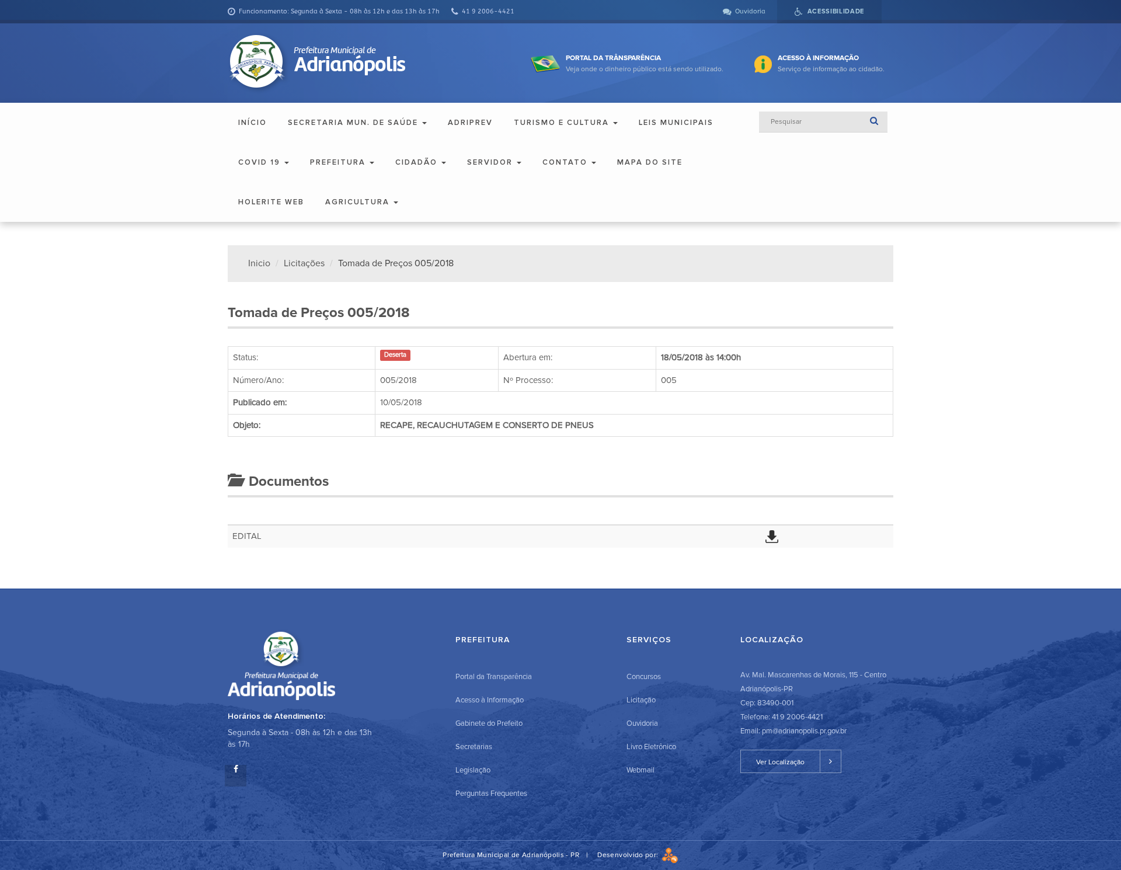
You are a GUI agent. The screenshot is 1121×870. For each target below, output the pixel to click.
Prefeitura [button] (339, 162)
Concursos (643, 676)
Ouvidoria (642, 723)
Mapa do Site (650, 162)
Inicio (259, 263)
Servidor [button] (491, 162)
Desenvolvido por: (629, 855)
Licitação (641, 700)
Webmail (640, 770)
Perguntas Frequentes (491, 793)
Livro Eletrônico (651, 746)
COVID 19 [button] (260, 162)
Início (252, 122)
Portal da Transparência (493, 676)
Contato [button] (566, 162)
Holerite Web (271, 202)
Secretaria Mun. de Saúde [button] (354, 122)
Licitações (304, 263)
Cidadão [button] (417, 162)
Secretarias (473, 746)
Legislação (472, 770)
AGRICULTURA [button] (358, 202)
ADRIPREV (470, 122)
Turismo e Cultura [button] (563, 122)
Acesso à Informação (489, 700)
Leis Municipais (676, 122)
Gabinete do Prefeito (489, 723)
